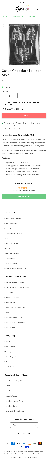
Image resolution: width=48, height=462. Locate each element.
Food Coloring (9, 347)
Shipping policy (17, 457)
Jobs (6, 238)
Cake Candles (9, 328)
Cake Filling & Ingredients (14, 357)
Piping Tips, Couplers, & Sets (15, 307)
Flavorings (8, 352)
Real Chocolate (10, 386)
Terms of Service (10, 263)
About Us (8, 228)
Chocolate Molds (10, 391)
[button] (4, 9)
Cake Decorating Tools (13, 318)
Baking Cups (9, 362)
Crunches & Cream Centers (14, 411)
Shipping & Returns (11, 253)
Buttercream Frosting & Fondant (16, 287)
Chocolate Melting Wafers (14, 381)
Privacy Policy (9, 258)
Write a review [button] (24, 196)
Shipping (4, 83)
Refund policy (15, 454)
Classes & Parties (11, 243)
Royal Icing (8, 292)
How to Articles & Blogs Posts (15, 268)
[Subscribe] (35, 425)
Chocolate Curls (10, 406)
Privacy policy (26, 454)
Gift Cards (8, 248)
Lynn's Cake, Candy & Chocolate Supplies (22, 451)
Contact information (31, 457)
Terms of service (38, 454)
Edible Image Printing (12, 218)
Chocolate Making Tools (13, 401)
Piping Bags (8, 313)
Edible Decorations (11, 297)
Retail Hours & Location (13, 233)
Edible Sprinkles (10, 302)
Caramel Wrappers (11, 396)
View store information (13, 129)
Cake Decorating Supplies (14, 282)
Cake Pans (8, 342)
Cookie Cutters (10, 367)
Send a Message (10, 223)
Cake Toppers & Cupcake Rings (16, 323)
